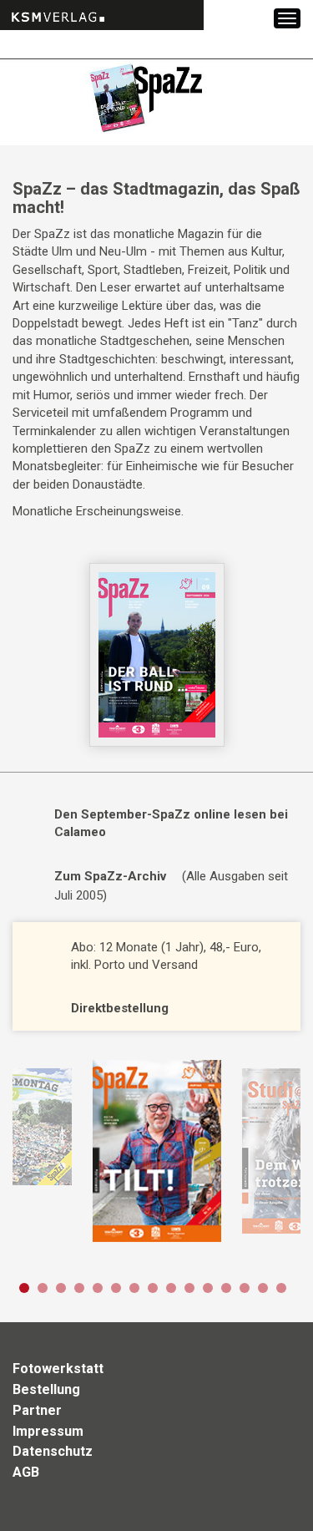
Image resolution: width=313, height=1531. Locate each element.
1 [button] (24, 1288)
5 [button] (98, 1288)
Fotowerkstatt (58, 1368)
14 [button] (263, 1288)
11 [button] (208, 1288)
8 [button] (153, 1288)
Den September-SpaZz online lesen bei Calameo (171, 823)
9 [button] (171, 1288)
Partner (37, 1410)
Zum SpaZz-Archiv (110, 876)
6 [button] (116, 1288)
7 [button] (134, 1288)
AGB (26, 1472)
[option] (156, 1151)
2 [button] (43, 1288)
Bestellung (46, 1389)
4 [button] (79, 1288)
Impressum (48, 1431)
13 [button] (245, 1288)
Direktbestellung (120, 1008)
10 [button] (189, 1288)
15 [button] (281, 1288)
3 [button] (61, 1288)
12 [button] (226, 1288)
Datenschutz (53, 1451)
